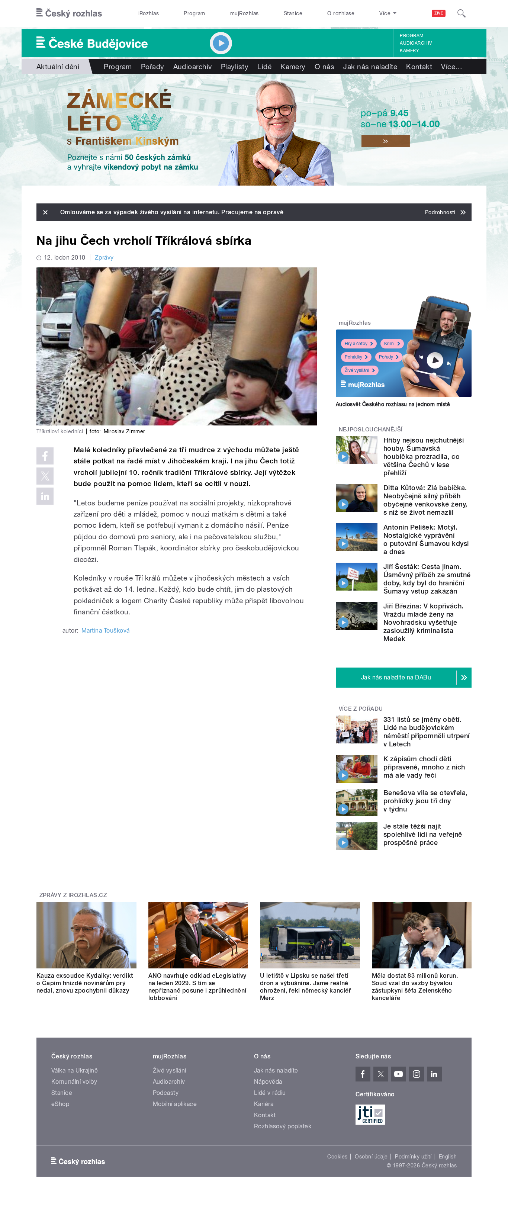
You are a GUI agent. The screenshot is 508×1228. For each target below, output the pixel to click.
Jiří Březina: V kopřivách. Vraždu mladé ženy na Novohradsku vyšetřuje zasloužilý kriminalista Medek (423, 622)
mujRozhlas (244, 13)
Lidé (264, 66)
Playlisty (234, 66)
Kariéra (263, 1104)
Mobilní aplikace (175, 1104)
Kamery (409, 50)
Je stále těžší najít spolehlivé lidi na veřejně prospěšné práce (422, 834)
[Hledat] (461, 13)
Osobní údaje (371, 1157)
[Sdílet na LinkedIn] (45, 496)
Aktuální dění (57, 66)
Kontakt (419, 66)
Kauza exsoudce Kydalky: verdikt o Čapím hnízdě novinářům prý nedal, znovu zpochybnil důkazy (84, 983)
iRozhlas (148, 13)
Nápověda (268, 1081)
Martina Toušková (105, 630)
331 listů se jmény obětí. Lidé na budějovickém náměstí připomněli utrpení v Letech (426, 732)
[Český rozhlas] (69, 13)
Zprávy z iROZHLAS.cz (73, 895)
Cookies (337, 1157)
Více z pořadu (361, 708)
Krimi (389, 343)
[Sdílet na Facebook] (45, 455)
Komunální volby (74, 1081)
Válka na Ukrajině (74, 1070)
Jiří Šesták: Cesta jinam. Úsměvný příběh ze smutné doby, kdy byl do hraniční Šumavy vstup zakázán (427, 579)
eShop (60, 1104)
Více (451, 66)
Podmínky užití (413, 1157)
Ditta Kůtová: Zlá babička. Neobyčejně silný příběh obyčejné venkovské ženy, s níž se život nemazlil (425, 500)
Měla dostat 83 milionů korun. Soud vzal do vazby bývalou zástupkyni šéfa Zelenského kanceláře (415, 987)
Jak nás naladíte (370, 66)
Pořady (152, 66)
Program (194, 13)
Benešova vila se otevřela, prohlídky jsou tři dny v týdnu (425, 801)
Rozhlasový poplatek (282, 1126)
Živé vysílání (357, 370)
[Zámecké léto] (254, 130)
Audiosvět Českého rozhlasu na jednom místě (393, 404)
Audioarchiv (416, 43)
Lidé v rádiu (270, 1092)
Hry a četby (356, 343)
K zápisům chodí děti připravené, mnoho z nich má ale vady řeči (424, 767)
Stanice (293, 13)
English (448, 1157)
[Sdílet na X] (45, 476)
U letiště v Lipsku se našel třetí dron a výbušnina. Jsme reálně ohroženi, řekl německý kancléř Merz (305, 987)
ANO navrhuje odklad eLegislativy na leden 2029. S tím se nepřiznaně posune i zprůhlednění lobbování (197, 987)
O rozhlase (340, 13)
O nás (324, 66)
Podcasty (166, 1092)
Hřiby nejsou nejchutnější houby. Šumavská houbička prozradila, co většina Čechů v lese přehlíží (423, 456)
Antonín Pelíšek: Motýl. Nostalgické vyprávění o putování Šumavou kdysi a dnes (426, 539)
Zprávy (104, 257)
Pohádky (353, 357)
